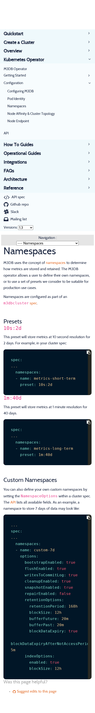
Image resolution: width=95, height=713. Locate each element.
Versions (10, 227)
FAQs (9, 171)
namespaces (55, 263)
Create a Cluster (19, 42)
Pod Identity (16, 99)
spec (33, 303)
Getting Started (15, 75)
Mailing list (18, 219)
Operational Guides (22, 153)
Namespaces (16, 106)
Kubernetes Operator (24, 59)
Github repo (19, 204)
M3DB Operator (15, 69)
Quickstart (13, 33)
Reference (13, 188)
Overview (13, 51)
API (6, 133)
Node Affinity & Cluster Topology (31, 114)
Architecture (15, 179)
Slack (15, 212)
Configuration (13, 83)
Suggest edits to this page (36, 691)
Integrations (15, 162)
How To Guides (18, 144)
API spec (18, 197)
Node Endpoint (18, 121)
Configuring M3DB (20, 91)
